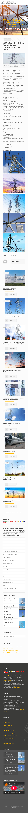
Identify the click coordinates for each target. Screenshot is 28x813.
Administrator (15, 261)
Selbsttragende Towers (9, 730)
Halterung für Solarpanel (8, 582)
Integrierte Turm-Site (9, 548)
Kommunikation (7, 680)
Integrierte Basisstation (9, 738)
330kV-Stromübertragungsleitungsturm (12, 316)
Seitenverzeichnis (17, 687)
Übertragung (20, 678)
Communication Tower (8, 538)
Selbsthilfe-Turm (7, 557)
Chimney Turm (6, 569)
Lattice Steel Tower (7, 563)
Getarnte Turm (6, 566)
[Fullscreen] (22, 792)
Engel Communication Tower (11, 541)
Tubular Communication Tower (11, 551)
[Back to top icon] (14, 802)
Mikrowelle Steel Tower (8, 560)
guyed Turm (6, 576)
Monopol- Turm (6, 573)
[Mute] (20, 792)
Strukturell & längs (11, 675)
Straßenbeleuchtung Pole (9, 733)
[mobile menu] (26, 2)
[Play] (5, 792)
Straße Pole (6, 585)
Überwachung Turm (7, 579)
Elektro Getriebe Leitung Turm (10, 554)
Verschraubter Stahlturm (9, 451)
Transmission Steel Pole (10, 588)
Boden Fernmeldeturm (10, 545)
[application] (14, 788)
